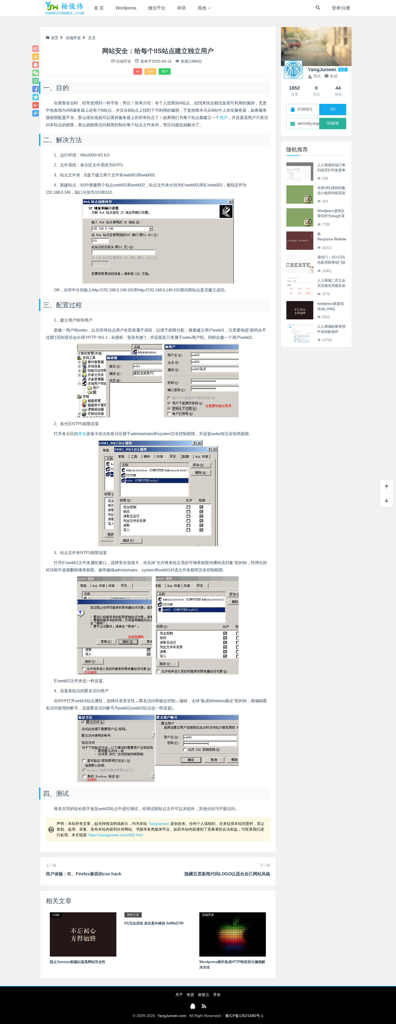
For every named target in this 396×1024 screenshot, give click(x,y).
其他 (202, 8)
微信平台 (156, 8)
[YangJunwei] (64, 8)
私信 (334, 76)
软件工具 (133, 914)
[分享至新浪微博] (35, 48)
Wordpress (126, 8)
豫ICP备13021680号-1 (244, 1015)
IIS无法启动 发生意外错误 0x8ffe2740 (153, 923)
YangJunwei (158, 823)
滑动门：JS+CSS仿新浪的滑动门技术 (331, 262)
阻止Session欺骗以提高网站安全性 (77, 962)
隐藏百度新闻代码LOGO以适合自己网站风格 (227, 874)
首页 (54, 38)
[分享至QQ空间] (35, 56)
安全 (150, 71)
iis (137, 71)
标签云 (203, 994)
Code (56, 914)
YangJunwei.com (171, 1015)
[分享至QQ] (35, 65)
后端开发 (73, 38)
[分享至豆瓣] (35, 81)
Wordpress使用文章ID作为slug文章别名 (331, 216)
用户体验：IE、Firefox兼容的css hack (83, 874)
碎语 (181, 8)
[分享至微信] (35, 73)
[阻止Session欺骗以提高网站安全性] (83, 934)
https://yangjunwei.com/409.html (115, 835)
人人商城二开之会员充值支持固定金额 (331, 285)
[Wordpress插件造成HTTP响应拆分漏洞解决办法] (232, 934)
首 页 (99, 8)
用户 (164, 71)
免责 (190, 994)
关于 (179, 994)
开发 (217, 994)
